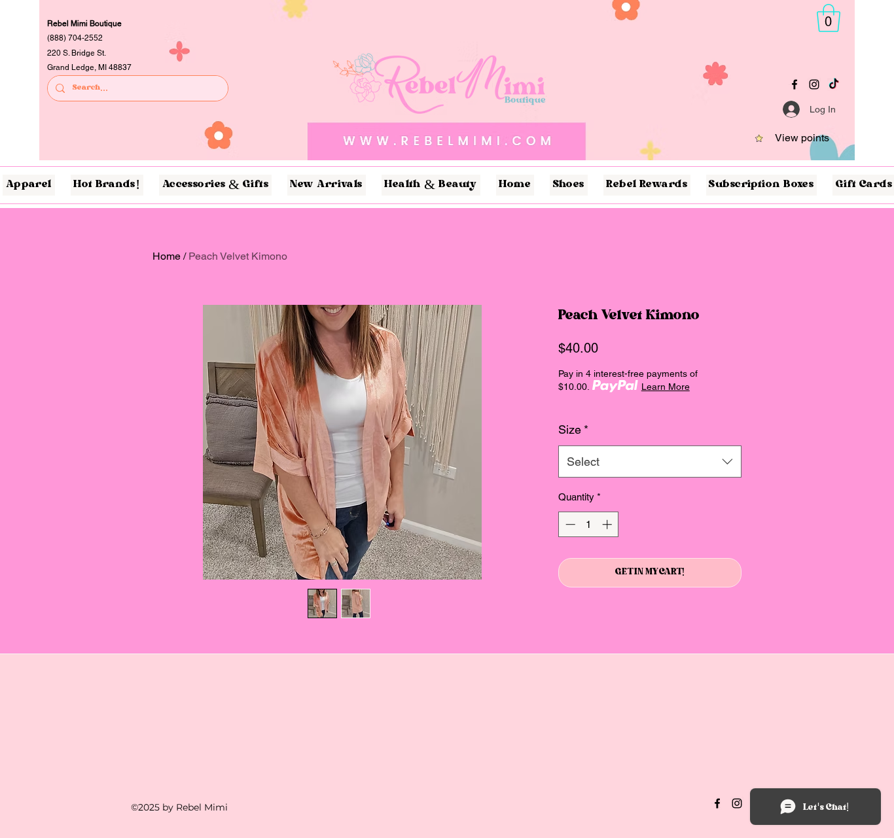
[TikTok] (833, 84)
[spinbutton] (588, 524)
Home (166, 256)
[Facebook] (794, 84)
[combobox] (650, 461)
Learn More (665, 386)
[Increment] (608, 524)
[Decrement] (569, 524)
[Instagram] (814, 84)
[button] (828, 18)
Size (573, 429)
